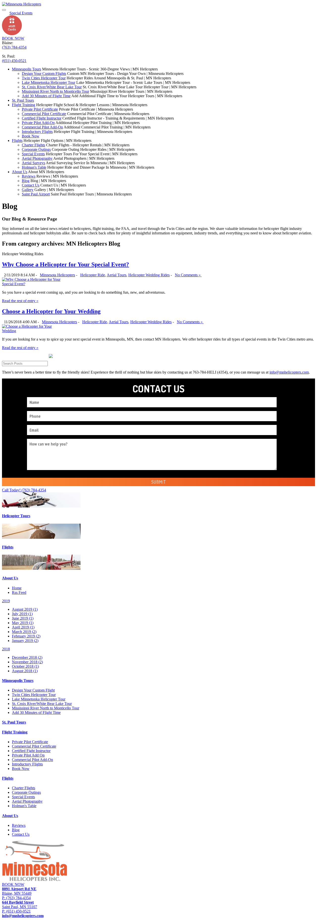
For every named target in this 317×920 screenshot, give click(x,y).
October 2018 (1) (25, 666)
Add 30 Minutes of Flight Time (46, 96)
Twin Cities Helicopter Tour (44, 78)
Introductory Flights (37, 131)
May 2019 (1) (22, 623)
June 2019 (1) (22, 618)
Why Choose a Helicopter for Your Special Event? (65, 264)
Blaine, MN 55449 (19, 891)
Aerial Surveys (33, 163)
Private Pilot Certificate (40, 109)
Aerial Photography (37, 158)
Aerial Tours (116, 275)
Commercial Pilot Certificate (44, 114)
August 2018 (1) (25, 671)
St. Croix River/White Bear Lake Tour (52, 87)
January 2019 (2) (25, 640)
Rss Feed (19, 592)
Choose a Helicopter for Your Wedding (51, 311)
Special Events (33, 154)
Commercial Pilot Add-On (42, 127)
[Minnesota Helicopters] (21, 4)
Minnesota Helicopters (57, 275)
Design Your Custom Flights (44, 73)
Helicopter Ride (92, 275)
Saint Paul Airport (36, 194)
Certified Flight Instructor (41, 118)
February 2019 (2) (26, 636)
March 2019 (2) (24, 632)
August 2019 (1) (25, 609)
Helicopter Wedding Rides (149, 275)
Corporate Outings (36, 149)
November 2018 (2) (27, 662)
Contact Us (30, 185)
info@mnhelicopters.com (289, 372)
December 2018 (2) (27, 657)
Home (17, 588)
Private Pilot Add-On (38, 123)
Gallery (27, 190)
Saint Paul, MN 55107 (19, 904)
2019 (6, 601)
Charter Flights (33, 145)
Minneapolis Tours (26, 69)
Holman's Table (34, 167)
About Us (19, 172)
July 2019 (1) (22, 614)
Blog (25, 181)
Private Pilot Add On (28, 755)
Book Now (30, 136)
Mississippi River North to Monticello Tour (55, 91)
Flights (17, 140)
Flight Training (23, 105)
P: (16, 898)
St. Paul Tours (23, 100)
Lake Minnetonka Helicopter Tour (48, 82)
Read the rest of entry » (20, 301)
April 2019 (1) (23, 627)
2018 (6, 649)
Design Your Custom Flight (33, 690)
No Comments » (188, 275)
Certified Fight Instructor (31, 751)
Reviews (28, 176)
